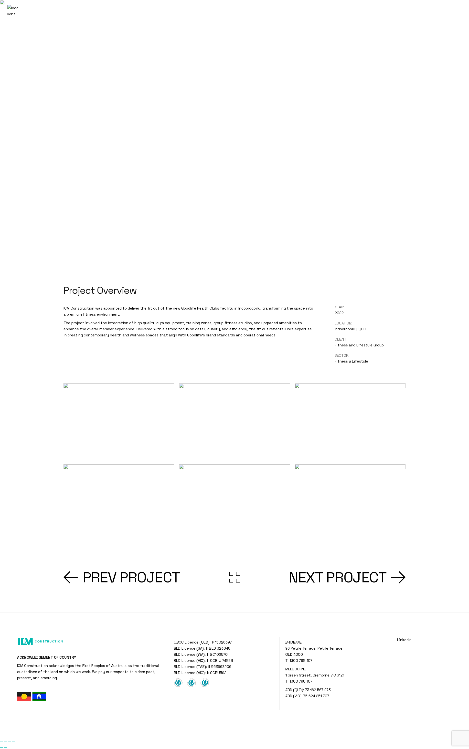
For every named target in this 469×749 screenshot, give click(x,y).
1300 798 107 (300, 660)
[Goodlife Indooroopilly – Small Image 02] (234, 421)
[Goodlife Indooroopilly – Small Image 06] (350, 502)
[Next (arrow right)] (5, 747)
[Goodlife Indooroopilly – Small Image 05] (234, 502)
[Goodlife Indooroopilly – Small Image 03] (350, 421)
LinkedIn (404, 639)
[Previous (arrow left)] (1, 747)
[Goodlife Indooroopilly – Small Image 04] (119, 502)
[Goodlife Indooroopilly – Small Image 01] (119, 421)
